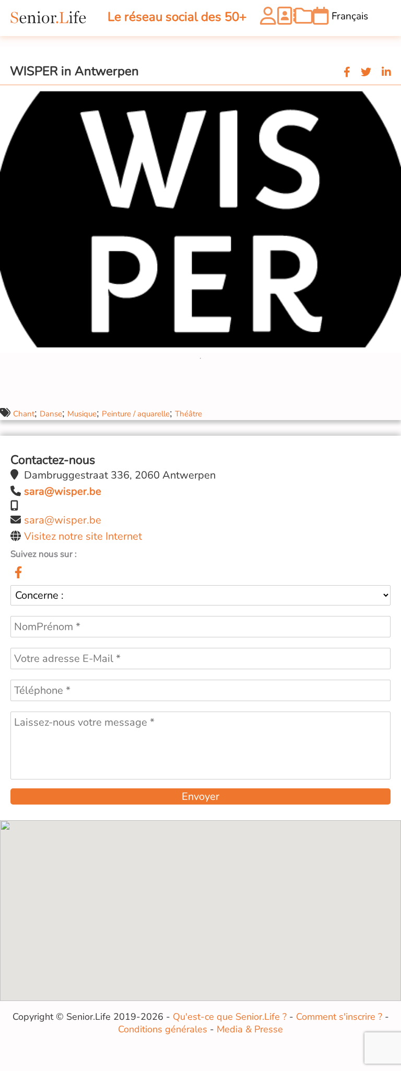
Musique (82, 414)
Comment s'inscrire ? (339, 1016)
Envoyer (200, 796)
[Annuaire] (285, 18)
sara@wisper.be (62, 520)
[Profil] (268, 18)
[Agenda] (321, 18)
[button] (391, 94)
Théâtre (188, 414)
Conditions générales (162, 1029)
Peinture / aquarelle (136, 414)
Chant (23, 414)
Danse (51, 414)
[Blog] (303, 18)
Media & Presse (250, 1029)
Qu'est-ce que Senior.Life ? (230, 1016)
